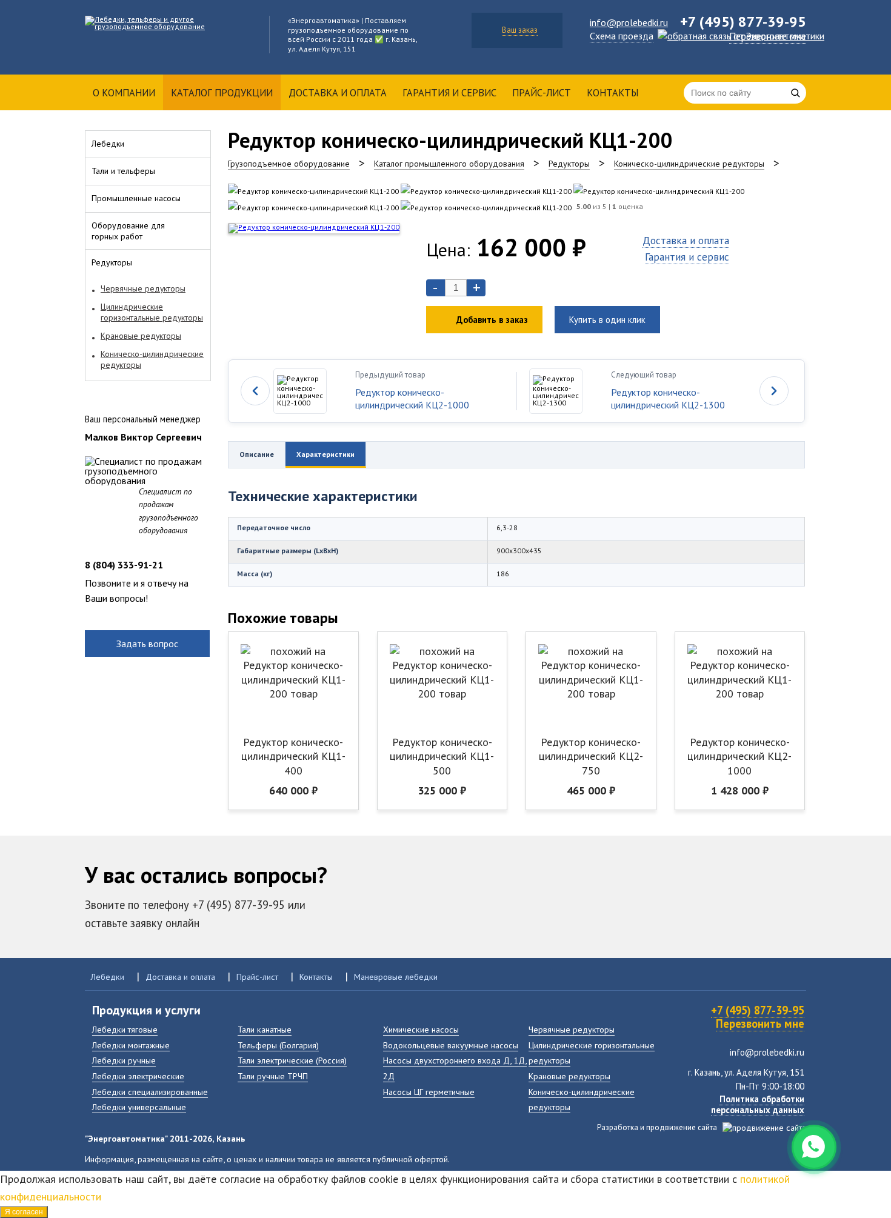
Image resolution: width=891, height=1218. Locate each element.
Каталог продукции (222, 92)
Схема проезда (621, 36)
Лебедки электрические (138, 1076)
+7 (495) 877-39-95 (757, 1010)
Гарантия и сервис (449, 92)
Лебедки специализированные (150, 1091)
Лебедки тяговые (125, 1029)
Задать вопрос (147, 643)
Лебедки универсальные (139, 1107)
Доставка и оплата (338, 92)
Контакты (612, 92)
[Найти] (795, 93)
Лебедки (107, 976)
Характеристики (325, 454)
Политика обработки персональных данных (757, 1104)
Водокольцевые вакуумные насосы (450, 1045)
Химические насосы (421, 1029)
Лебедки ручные (124, 1060)
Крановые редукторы (569, 1076)
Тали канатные (265, 1029)
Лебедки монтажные (131, 1045)
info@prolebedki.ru (629, 22)
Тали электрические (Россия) (292, 1060)
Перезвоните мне (767, 36)
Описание (256, 454)
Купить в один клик (607, 319)
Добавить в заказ (492, 319)
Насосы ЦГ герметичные (429, 1091)
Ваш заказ (520, 30)
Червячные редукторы (572, 1029)
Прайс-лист (541, 92)
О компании (124, 92)
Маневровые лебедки (396, 976)
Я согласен (24, 1212)
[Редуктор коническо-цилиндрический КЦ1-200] (313, 191)
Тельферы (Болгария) (278, 1045)
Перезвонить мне (760, 1023)
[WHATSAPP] (814, 1147)
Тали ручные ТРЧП (273, 1076)
